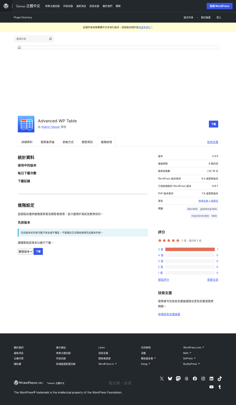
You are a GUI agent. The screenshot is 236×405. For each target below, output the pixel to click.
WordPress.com (193, 347)
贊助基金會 (148, 358)
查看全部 (212, 279)
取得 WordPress (219, 5)
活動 (143, 353)
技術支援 (212, 142)
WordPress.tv (107, 363)
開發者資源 (104, 358)
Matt (187, 353)
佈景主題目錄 (63, 353)
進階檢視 (106, 142)
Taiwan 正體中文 (55, 383)
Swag (145, 363)
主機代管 (18, 358)
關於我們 (18, 347)
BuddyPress (191, 363)
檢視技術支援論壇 (169, 314)
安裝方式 (68, 142)
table (214, 215)
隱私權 (17, 363)
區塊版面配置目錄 (65, 363)
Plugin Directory (23, 17)
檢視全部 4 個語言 (208, 200)
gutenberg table (208, 209)
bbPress (189, 358)
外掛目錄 (61, 358)
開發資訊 (87, 142)
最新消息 (18, 353)
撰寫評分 (163, 279)
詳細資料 (26, 142)
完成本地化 (145, 27)
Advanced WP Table (57, 120)
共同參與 (146, 347)
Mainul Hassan (50, 127)
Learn (101, 347)
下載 (213, 124)
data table (192, 209)
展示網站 (61, 347)
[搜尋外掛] (50, 38)
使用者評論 (47, 142)
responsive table (200, 215)
